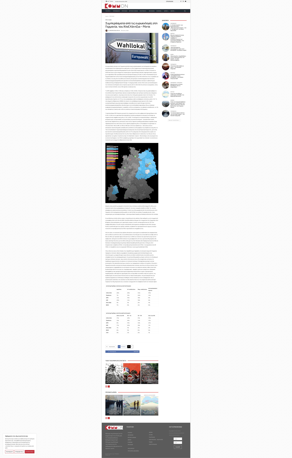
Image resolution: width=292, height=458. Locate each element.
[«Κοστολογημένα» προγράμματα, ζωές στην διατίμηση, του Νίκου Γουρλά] (132, 405)
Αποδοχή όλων (29, 451)
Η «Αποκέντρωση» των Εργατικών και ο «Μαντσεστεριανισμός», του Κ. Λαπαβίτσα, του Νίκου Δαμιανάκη (178, 27)
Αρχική (106, 16)
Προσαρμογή (9, 451)
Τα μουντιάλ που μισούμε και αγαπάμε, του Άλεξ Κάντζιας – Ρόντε (132, 381)
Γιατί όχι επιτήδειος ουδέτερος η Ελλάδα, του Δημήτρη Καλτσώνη (149, 412)
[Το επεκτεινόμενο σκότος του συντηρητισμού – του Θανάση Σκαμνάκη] (114, 405)
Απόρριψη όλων (19, 451)
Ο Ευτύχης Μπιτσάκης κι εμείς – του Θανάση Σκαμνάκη (177, 67)
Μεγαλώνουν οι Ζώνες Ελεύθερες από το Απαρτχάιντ (176, 86)
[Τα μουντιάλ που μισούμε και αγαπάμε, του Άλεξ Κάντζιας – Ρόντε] (132, 373)
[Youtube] (185, 1)
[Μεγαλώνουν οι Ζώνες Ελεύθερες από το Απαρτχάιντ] (165, 85)
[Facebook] (181, 1)
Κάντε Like (136, 351)
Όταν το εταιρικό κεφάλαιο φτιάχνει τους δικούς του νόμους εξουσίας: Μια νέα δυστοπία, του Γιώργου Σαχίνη (177, 104)
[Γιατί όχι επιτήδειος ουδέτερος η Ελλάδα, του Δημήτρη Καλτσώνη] (149, 405)
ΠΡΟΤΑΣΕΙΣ (111, 16)
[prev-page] (106, 386)
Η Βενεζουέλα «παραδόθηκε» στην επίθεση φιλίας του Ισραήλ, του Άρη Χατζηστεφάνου (178, 58)
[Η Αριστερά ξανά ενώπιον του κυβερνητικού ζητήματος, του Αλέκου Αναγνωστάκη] (165, 75)
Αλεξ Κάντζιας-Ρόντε (114, 30)
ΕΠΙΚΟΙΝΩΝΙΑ (169, 1)
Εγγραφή (178, 447)
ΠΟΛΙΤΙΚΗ (149, 409)
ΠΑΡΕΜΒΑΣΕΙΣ (114, 409)
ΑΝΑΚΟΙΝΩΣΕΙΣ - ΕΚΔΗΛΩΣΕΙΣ (176, 82)
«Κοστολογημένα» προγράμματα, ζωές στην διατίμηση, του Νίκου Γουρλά (132, 412)
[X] (183, 1)
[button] (185, 11)
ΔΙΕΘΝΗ (172, 54)
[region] (19, 444)
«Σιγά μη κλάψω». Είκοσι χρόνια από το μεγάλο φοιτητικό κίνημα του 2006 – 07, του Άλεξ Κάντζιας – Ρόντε (149, 379)
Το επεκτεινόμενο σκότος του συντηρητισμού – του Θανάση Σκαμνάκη (114, 412)
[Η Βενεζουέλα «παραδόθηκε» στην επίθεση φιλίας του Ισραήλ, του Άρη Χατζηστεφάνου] (165, 57)
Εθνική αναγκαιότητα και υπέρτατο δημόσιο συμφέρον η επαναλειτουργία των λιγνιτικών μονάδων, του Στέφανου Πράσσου (177, 38)
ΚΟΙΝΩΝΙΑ (172, 100)
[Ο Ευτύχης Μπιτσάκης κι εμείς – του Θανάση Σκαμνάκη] (165, 66)
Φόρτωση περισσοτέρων (174, 120)
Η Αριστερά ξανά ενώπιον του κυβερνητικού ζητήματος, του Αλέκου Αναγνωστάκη (177, 76)
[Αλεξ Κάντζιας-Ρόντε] (106, 30)
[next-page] (109, 386)
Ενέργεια (172, 33)
